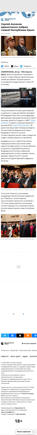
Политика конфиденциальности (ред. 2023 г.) (16, 379)
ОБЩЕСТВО (14, 351)
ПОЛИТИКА (5, 351)
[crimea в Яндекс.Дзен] (20, 335)
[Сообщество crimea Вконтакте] (12, 335)
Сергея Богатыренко (21, 125)
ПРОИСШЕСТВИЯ (25, 351)
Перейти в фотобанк (29, 57)
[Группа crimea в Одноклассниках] (28, 335)
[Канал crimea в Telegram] (4, 335)
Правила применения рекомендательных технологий (15, 382)
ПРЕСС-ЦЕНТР (15, 357)
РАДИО (25, 357)
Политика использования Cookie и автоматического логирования (13, 376)
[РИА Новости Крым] (8, 19)
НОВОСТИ (4, 357)
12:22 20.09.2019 (5, 33)
